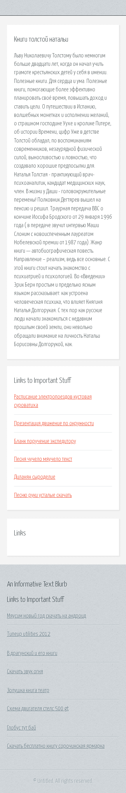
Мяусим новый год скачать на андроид (46, 616)
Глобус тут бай (21, 728)
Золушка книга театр (28, 690)
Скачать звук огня (25, 671)
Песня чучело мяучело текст (43, 459)
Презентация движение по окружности (54, 423)
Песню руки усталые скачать (43, 495)
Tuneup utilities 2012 (28, 634)
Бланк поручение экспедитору (45, 441)
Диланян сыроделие (34, 477)
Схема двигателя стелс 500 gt (38, 708)
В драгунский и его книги (32, 653)
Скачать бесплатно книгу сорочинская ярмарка (56, 746)
